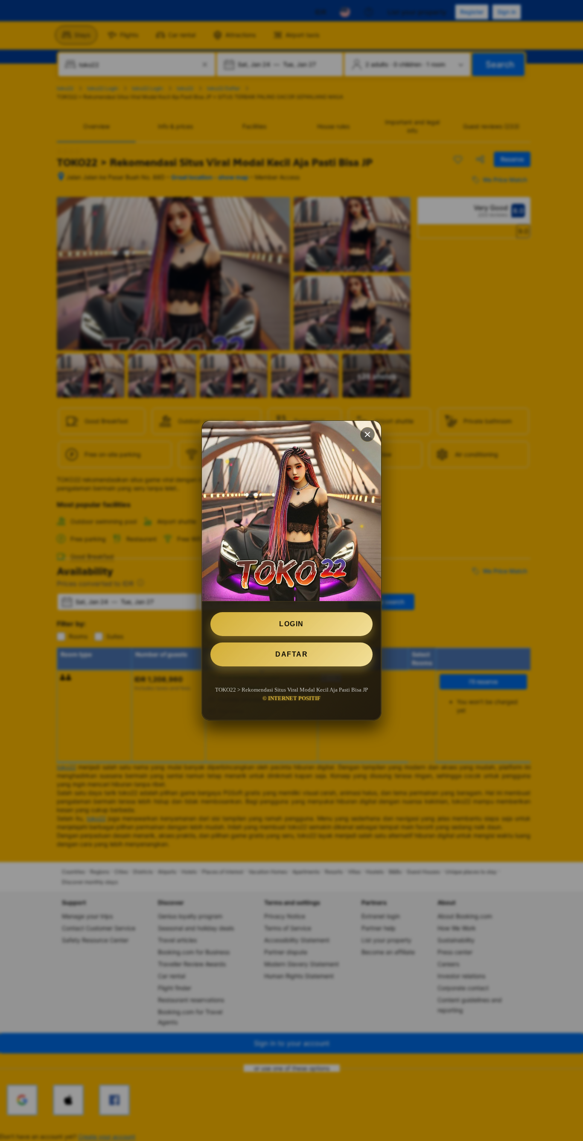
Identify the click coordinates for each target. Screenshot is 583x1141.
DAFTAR (291, 654)
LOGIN (291, 624)
